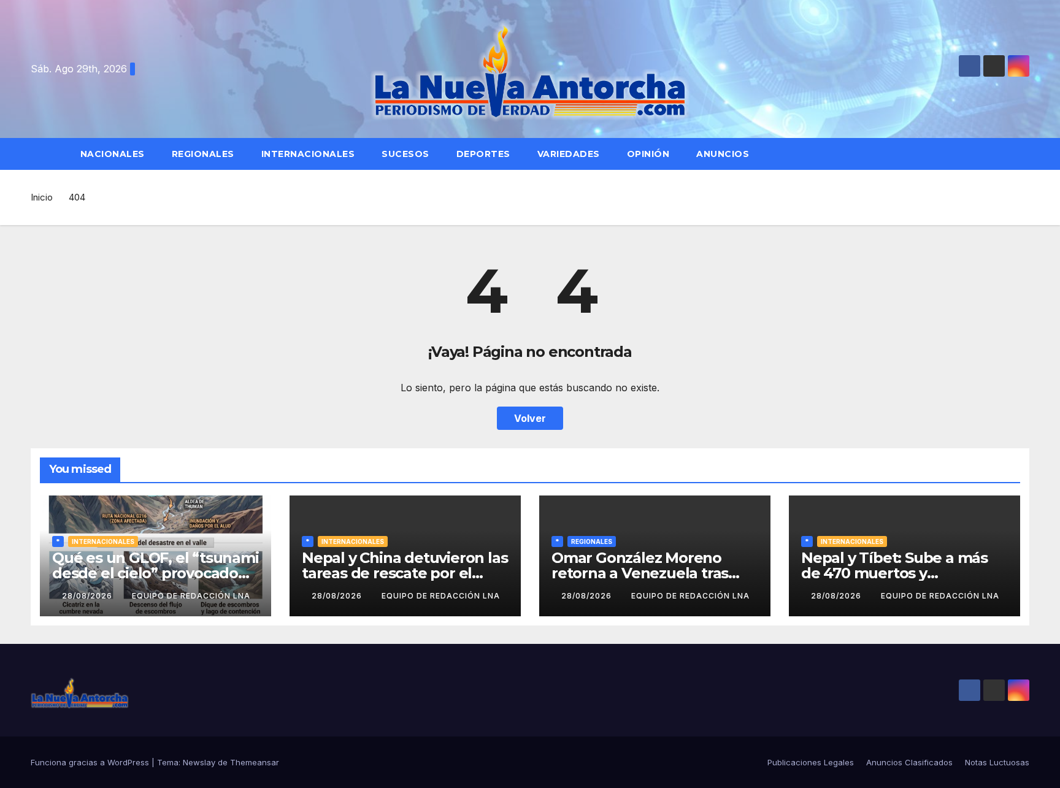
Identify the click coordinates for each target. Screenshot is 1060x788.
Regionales (203, 153)
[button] (1025, 154)
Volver (530, 418)
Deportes (483, 153)
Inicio (42, 197)
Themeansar (254, 762)
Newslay (199, 762)
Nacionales (112, 153)
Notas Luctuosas (997, 762)
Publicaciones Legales (810, 762)
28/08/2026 (88, 595)
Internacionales (308, 153)
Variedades (568, 153)
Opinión (648, 153)
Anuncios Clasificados (909, 762)
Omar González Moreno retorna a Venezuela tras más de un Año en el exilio (645, 573)
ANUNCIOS (724, 153)
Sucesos (405, 153)
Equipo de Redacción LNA (191, 595)
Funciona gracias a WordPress (91, 762)
